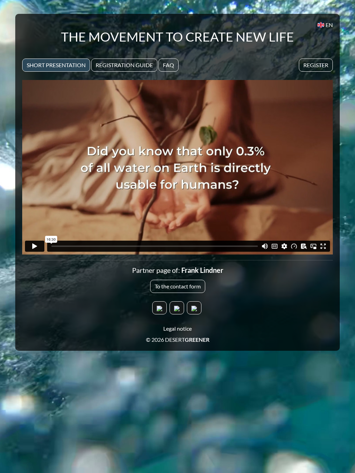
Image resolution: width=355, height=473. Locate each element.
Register (315, 65)
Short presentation (56, 65)
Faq (168, 65)
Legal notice (177, 328)
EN (328, 24)
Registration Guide (124, 65)
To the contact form (178, 286)
